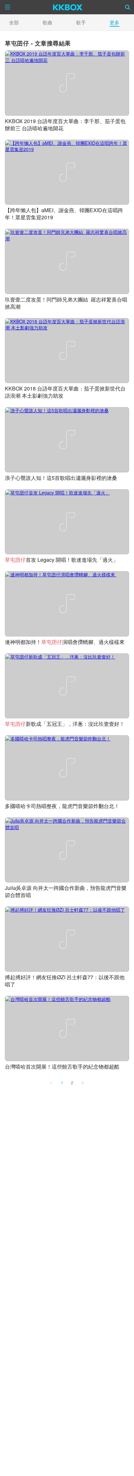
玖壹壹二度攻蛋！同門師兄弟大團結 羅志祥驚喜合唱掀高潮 (66, 303)
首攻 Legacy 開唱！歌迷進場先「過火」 (61, 559)
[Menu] (7, 7)
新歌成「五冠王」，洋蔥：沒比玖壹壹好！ (65, 723)
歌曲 (47, 22)
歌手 (81, 22)
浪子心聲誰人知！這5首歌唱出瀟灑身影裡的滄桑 (61, 477)
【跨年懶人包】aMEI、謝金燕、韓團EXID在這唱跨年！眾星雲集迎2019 (64, 213)
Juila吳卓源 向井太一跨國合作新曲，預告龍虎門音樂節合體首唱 (66, 891)
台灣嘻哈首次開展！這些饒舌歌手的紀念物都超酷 (62, 1066)
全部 (14, 22)
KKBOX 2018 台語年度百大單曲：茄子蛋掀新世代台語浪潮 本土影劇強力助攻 (65, 392)
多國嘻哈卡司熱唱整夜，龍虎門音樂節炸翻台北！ (62, 806)
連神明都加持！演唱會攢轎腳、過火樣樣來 (65, 642)
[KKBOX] (67, 7)
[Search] (128, 7)
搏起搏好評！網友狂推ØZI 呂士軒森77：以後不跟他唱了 (65, 980)
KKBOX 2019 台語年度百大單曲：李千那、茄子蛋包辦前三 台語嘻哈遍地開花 (65, 124)
